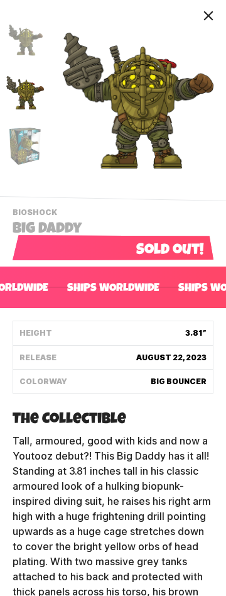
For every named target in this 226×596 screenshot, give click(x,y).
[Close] (208, 15)
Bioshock (36, 214)
